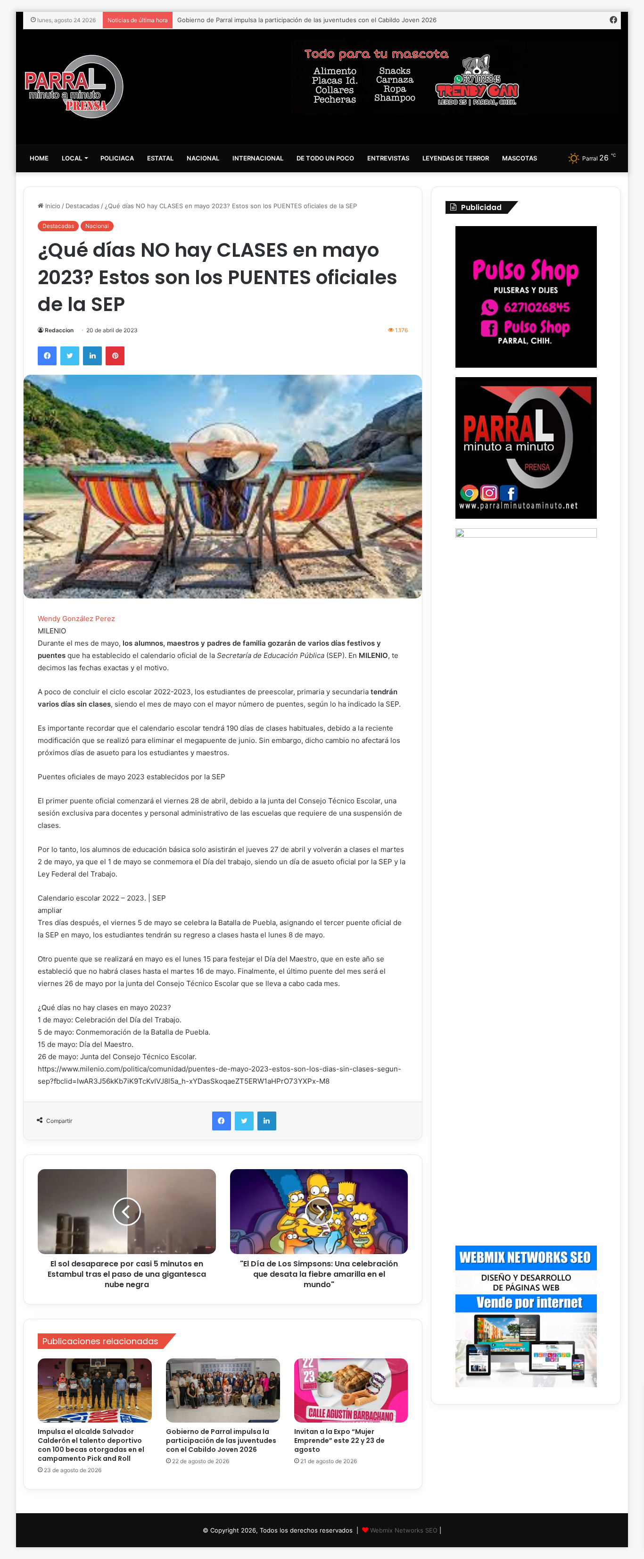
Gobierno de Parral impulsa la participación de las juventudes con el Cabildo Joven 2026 (307, 20)
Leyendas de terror (455, 158)
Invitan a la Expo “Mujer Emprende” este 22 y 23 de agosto (339, 1440)
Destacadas (82, 206)
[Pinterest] (115, 355)
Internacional (257, 158)
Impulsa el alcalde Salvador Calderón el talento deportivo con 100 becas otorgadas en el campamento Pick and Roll (91, 1445)
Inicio (51, 206)
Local (72, 158)
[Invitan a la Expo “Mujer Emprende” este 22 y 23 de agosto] (351, 1390)
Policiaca (117, 158)
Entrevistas (388, 158)
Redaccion (59, 330)
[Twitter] (69, 355)
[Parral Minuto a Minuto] (74, 86)
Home (39, 158)
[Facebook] (47, 355)
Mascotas (519, 158)
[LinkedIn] (92, 355)
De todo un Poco (325, 158)
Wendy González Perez (76, 618)
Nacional (203, 158)
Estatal (160, 158)
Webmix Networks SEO (404, 1530)
